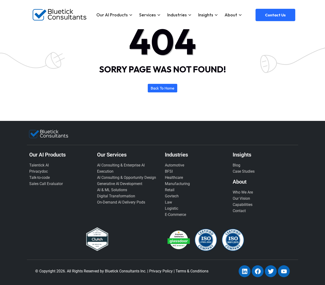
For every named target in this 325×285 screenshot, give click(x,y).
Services (147, 15)
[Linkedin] (245, 271)
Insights (205, 15)
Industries (177, 15)
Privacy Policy (161, 271)
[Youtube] (284, 271)
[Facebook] (258, 271)
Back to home (162, 88)
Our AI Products (112, 15)
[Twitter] (271, 271)
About (231, 15)
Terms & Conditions (192, 271)
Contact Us (275, 15)
